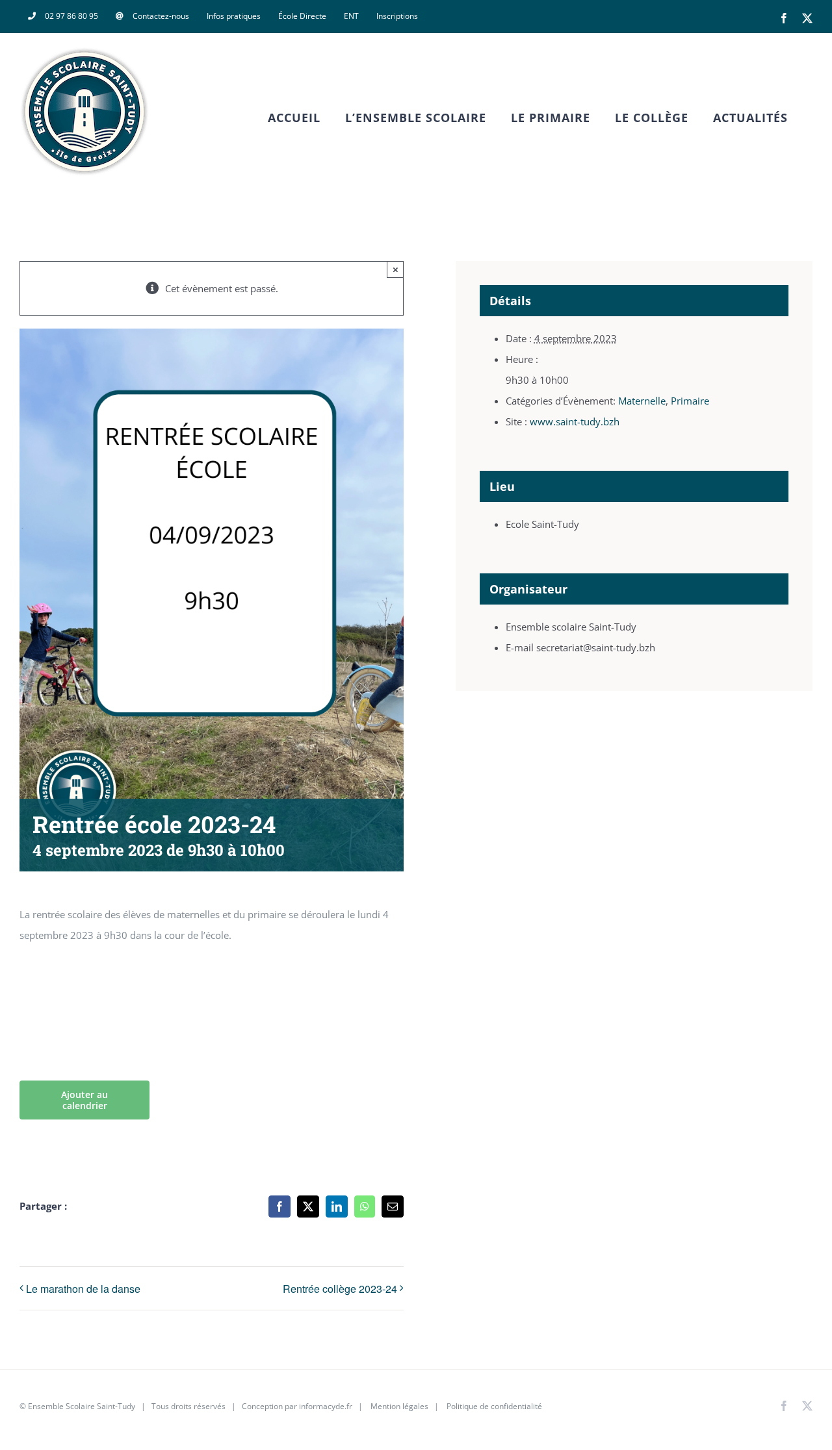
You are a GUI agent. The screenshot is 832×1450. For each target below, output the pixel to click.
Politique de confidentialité (493, 1406)
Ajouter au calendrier (84, 1100)
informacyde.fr (325, 1406)
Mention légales (399, 1406)
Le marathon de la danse (83, 1288)
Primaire (690, 400)
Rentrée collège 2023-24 (340, 1288)
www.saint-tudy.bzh (574, 421)
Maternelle (642, 400)
